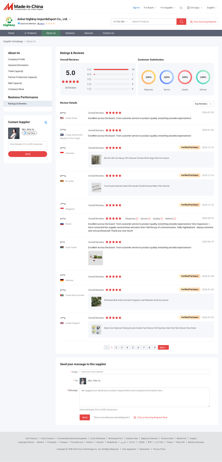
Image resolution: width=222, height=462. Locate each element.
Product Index (167, 438)
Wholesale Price (116, 438)
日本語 (141, 442)
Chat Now (30, 133)
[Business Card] (46, 122)
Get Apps (195, 7)
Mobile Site (181, 438)
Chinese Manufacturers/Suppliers (72, 438)
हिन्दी (149, 442)
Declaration (145, 449)
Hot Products (31, 438)
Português (51, 442)
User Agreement (129, 449)
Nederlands (112, 442)
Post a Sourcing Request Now (150, 417)
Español (40, 442)
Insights (193, 438)
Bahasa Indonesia (196, 442)
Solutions (70, 33)
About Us (51, 33)
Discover (89, 33)
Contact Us (108, 33)
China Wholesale (97, 438)
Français (63, 442)
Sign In (136, 7)
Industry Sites (132, 438)
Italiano (89, 442)
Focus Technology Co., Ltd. (90, 449)
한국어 (132, 442)
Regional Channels (149, 438)
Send (27, 154)
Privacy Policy (159, 449)
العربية (123, 442)
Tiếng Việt (180, 442)
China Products (47, 438)
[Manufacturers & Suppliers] (24, 6)
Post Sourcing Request (205, 21)
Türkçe (169, 442)
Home (11, 33)
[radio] (63, 81)
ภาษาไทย (159, 442)
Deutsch (100, 442)
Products (32, 33)
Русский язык (77, 442)
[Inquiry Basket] (181, 7)
